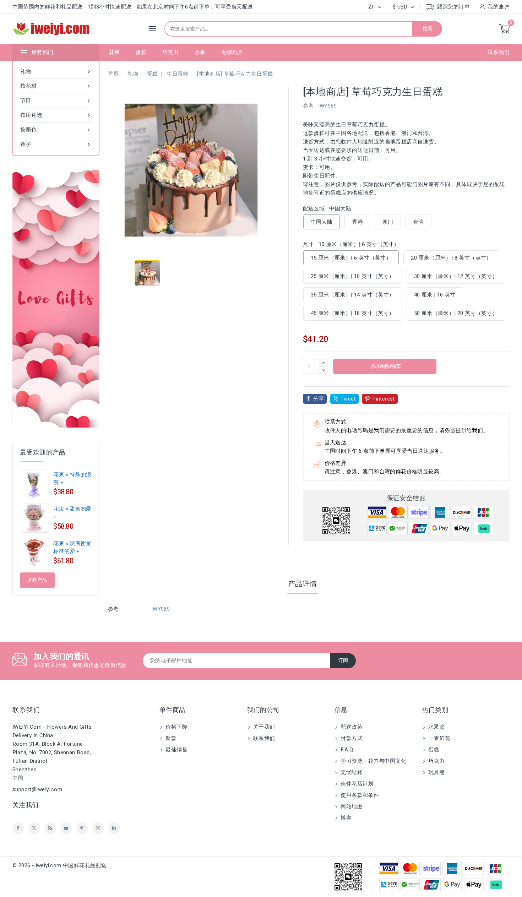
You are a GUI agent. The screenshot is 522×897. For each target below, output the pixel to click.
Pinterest (383, 399)
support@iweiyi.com (37, 789)
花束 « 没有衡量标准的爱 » (72, 547)
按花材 (56, 86)
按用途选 (56, 115)
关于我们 (263, 727)
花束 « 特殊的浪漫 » (72, 478)
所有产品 (37, 580)
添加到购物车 (385, 366)
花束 (114, 52)
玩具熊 (436, 772)
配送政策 (351, 727)
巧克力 (170, 52)
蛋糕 (141, 52)
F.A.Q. (346, 750)
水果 (200, 52)
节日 (56, 100)
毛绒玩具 (232, 52)
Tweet (348, 399)
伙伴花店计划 (356, 784)
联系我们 (499, 52)
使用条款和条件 (359, 795)
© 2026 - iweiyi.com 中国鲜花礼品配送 (59, 865)
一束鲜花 (438, 738)
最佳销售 (175, 750)
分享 (318, 399)
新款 (170, 738)
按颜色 (56, 130)
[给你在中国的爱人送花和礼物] (55, 299)
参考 (308, 106)
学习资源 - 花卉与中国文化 (372, 761)
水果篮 (436, 727)
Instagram (98, 828)
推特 (34, 828)
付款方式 (351, 738)
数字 (56, 144)
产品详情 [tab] (302, 584)
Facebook (18, 828)
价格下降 (175, 727)
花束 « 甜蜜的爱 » (72, 513)
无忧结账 (351, 772)
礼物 (56, 71)
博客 (345, 818)
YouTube (66, 828)
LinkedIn (114, 828)
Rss (50, 828)
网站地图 (351, 806)
